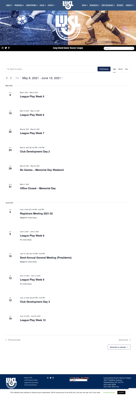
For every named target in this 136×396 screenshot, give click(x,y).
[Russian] (86, 377)
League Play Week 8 (32, 235)
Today (17, 78)
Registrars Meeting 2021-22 (36, 213)
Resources (94, 5)
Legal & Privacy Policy (31, 382)
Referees (120, 5)
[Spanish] (88, 377)
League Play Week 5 (32, 96)
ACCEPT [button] (121, 392)
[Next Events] (11, 78)
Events (50, 5)
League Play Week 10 (33, 320)
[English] (76, 377)
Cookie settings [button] (109, 392)
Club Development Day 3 (35, 301)
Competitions (31, 5)
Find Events (104, 69)
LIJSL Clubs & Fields (31, 380)
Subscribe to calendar (118, 347)
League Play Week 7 (32, 133)
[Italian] (82, 377)
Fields (42, 5)
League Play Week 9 (32, 279)
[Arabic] (71, 377)
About (8, 5)
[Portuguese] (84, 377)
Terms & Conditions (30, 385)
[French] (78, 377)
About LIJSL (28, 378)
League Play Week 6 (32, 115)
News (84, 5)
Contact (129, 5)
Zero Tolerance (107, 5)
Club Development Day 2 (35, 151)
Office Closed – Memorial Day (38, 188)
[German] (80, 377)
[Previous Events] (7, 78)
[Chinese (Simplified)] (72, 377)
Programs (18, 5)
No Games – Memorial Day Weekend (42, 170)
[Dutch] (74, 377)
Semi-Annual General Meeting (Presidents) (46, 257)
